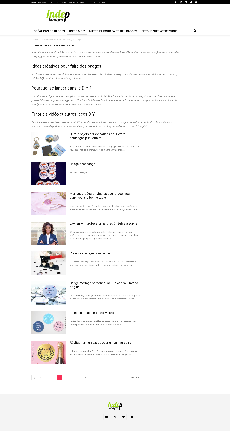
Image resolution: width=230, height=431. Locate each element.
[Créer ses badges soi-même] (48, 263)
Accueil (34, 39)
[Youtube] (196, 2)
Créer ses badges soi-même (90, 253)
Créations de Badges (39, 2)
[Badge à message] (48, 173)
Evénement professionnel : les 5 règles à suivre (103, 223)
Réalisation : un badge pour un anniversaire (100, 342)
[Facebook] (175, 2)
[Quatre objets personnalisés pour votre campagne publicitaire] (48, 144)
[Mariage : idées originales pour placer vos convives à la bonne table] (48, 203)
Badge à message (82, 164)
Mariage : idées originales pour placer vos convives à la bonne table (100, 195)
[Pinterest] (186, 2)
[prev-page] (34, 377)
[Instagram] (180, 2)
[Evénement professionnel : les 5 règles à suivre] (48, 233)
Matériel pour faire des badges (73, 2)
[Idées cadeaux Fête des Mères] (48, 322)
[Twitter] (191, 2)
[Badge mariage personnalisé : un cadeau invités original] (48, 293)
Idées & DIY (54, 2)
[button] (195, 31)
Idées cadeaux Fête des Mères (92, 313)
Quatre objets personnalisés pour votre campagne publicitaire (97, 136)
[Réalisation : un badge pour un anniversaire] (48, 352)
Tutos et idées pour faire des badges (57, 39)
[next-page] (85, 377)
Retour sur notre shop (96, 2)
